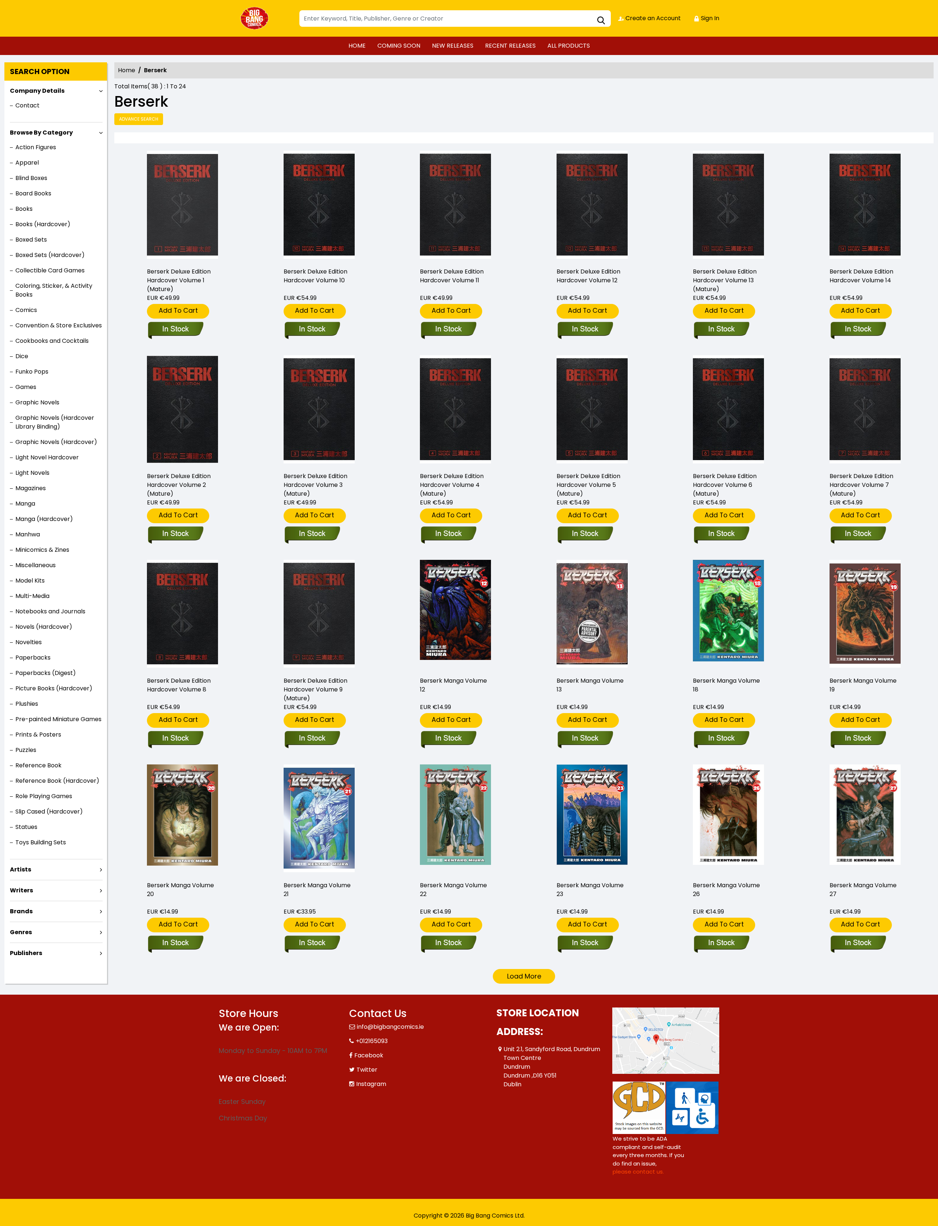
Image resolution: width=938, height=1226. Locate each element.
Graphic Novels (37, 402)
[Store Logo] (255, 18)
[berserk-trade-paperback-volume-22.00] (455, 819)
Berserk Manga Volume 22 (453, 889)
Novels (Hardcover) (43, 627)
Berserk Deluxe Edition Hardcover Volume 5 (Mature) (588, 485)
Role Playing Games (43, 796)
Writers (21, 890)
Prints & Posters (38, 734)
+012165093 (372, 1041)
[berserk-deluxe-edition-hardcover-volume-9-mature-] (319, 615)
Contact (27, 105)
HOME (357, 45)
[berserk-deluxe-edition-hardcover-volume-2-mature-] (182, 410)
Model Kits (30, 580)
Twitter (367, 1069)
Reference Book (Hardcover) (57, 781)
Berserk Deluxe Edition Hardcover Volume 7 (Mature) (861, 485)
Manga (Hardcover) (44, 519)
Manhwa (27, 534)
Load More (524, 976)
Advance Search (138, 119)
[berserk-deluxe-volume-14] (865, 206)
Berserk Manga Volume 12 (453, 685)
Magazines (30, 488)
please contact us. (638, 1171)
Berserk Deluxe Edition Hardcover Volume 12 (588, 276)
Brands (21, 911)
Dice (21, 356)
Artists (20, 869)
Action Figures (35, 147)
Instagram (371, 1084)
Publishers (26, 953)
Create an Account (652, 18)
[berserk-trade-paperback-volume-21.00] (319, 819)
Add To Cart (178, 310)
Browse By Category (41, 132)
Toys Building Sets (40, 842)
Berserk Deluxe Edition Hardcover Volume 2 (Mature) (179, 485)
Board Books (33, 193)
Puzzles (25, 750)
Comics (26, 310)
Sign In (709, 18)
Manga (25, 503)
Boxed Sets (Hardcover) (50, 255)
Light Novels (32, 473)
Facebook (368, 1055)
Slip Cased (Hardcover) (49, 811)
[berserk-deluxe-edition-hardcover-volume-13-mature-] (728, 206)
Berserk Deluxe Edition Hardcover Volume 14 (861, 276)
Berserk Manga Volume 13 (590, 685)
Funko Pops (31, 371)
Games (25, 387)
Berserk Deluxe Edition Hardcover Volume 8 (179, 685)
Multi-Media (32, 596)
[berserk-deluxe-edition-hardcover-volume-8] (182, 615)
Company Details (37, 91)
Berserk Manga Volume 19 (863, 685)
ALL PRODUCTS (568, 45)
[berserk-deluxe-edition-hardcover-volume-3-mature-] (319, 410)
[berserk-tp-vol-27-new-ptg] (865, 819)
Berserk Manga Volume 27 (863, 889)
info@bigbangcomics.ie (390, 1027)
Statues (26, 827)
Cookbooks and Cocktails (52, 341)
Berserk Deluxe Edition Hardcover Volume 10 (315, 276)
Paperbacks (33, 657)
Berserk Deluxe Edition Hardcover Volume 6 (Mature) (725, 485)
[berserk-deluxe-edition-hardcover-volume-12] (592, 206)
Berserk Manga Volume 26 (726, 889)
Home (126, 70)
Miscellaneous (35, 565)
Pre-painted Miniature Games (58, 719)
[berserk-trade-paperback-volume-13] (592, 615)
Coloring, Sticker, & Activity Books (53, 290)
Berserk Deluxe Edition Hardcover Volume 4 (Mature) (452, 485)
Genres (21, 932)
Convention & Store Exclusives (58, 325)
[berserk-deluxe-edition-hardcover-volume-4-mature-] (455, 410)
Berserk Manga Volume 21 (317, 889)
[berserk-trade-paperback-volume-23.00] (592, 819)
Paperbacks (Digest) (45, 673)
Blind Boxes (31, 178)
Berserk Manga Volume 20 (180, 889)
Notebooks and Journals (50, 611)
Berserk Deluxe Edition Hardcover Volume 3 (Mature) (315, 485)
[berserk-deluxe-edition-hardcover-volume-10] (319, 206)
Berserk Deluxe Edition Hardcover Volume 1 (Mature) (179, 280)
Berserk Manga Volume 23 (590, 889)
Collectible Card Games (50, 270)
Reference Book (38, 765)
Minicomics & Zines (42, 550)
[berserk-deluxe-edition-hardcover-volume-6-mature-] (728, 410)
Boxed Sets (31, 239)
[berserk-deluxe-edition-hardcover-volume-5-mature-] (592, 410)
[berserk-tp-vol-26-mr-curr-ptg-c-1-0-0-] (728, 819)
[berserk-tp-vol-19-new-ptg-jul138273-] (865, 615)
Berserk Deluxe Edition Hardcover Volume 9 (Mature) (315, 689)
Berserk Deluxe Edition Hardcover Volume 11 (452, 276)
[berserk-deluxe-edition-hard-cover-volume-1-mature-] (182, 206)
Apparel (27, 162)
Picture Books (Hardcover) (53, 688)
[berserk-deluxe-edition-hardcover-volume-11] (455, 206)
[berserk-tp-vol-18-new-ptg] (728, 615)
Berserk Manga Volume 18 (726, 685)
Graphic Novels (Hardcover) (56, 442)
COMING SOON (398, 45)
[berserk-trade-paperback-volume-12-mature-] (455, 615)
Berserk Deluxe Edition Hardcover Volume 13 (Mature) (725, 280)
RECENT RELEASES (510, 45)
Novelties (28, 642)
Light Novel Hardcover (47, 457)
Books (24, 209)
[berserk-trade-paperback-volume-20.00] (182, 819)
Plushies (26, 704)
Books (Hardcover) (42, 224)
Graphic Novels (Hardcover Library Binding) (54, 422)
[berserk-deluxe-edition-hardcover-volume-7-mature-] (865, 410)
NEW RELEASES (452, 45)
